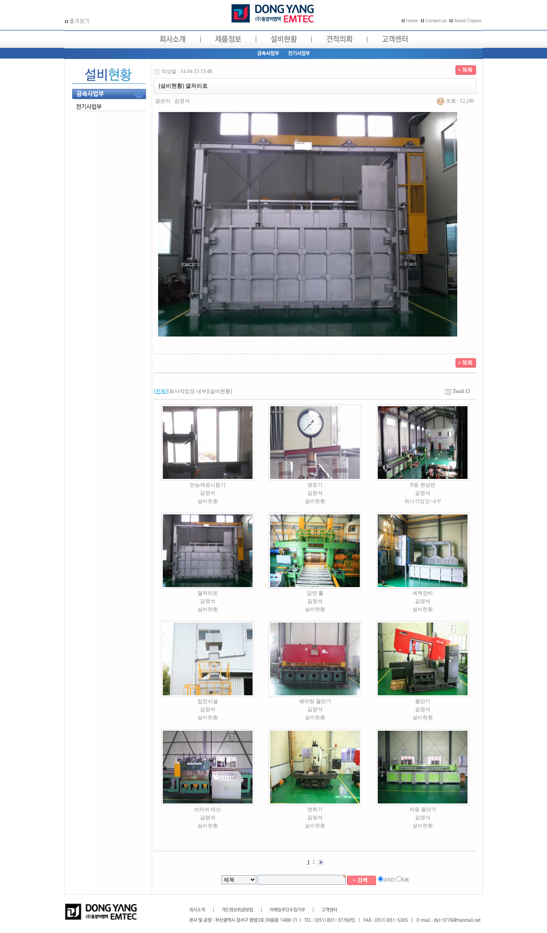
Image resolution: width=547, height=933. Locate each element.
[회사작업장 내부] (188, 391)
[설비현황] (220, 391)
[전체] (161, 391)
